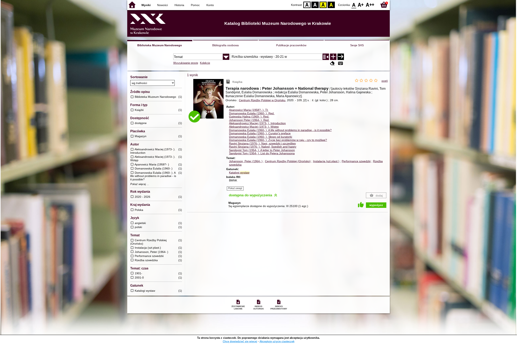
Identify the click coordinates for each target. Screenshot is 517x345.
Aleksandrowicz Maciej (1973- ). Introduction (257, 123)
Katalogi (239, 172)
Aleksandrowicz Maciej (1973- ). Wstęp (254, 126)
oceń (384, 80)
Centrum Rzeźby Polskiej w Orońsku (262, 100)
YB (323, 4)
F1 (361, 4)
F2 (370, 4)
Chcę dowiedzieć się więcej (240, 341)
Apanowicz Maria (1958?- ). (248, 109)
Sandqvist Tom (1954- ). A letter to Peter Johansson (262, 150)
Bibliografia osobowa (225, 45)
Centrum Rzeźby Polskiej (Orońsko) (288, 161)
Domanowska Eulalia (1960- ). (251, 113)
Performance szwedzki (356, 161)
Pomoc (195, 5)
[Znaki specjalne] (340, 63)
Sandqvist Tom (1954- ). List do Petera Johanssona (262, 153)
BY (331, 4)
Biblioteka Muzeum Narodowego (159, 45)
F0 (354, 4)
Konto (210, 5)
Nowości (162, 5)
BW (315, 4)
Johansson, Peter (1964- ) (246, 161)
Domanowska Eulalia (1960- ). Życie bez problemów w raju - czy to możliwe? (278, 140)
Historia (179, 5)
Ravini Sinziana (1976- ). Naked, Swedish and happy (262, 146)
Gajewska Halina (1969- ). (249, 116)
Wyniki (146, 5)
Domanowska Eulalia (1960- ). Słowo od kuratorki (260, 136)
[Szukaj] (340, 57)
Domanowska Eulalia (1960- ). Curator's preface (260, 133)
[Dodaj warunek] (333, 57)
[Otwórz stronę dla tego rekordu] (209, 101)
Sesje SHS (357, 45)
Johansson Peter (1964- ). (249, 120)
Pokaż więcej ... (139, 184)
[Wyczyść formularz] (332, 63)
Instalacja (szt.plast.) (326, 161)
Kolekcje (205, 62)
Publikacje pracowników (291, 45)
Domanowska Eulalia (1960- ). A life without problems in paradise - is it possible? (280, 130)
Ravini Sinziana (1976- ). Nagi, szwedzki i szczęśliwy (262, 143)
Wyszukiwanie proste (185, 62)
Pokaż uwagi (235, 188)
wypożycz (376, 205)
